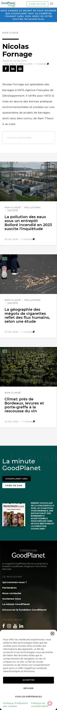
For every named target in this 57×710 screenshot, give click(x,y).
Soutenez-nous (11, 598)
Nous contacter (11, 593)
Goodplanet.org (16, 478)
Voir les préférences (28, 696)
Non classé (10, 32)
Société (12, 210)
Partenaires (9, 587)
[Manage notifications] (49, 703)
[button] (52, 633)
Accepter (29, 680)
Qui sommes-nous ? (14, 582)
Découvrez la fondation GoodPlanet (24, 609)
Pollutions (32, 207)
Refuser (29, 688)
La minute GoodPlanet (16, 604)
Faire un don (37, 4)
